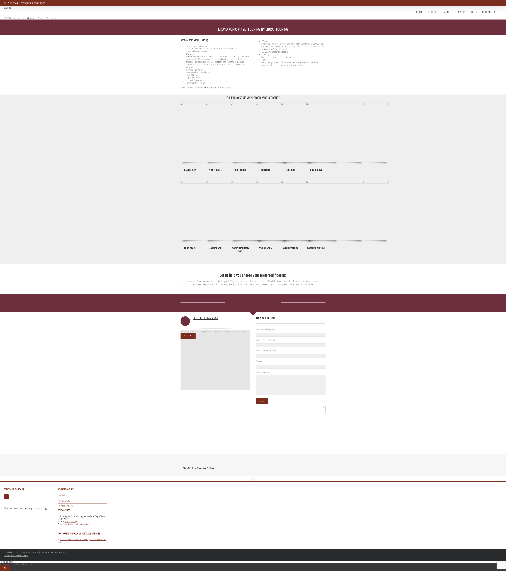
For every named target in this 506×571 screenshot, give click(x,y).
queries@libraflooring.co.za (76, 524)
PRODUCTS (64, 501)
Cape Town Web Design (58, 552)
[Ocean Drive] (347, 103)
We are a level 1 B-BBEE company (16, 556)
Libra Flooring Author (21, 18)
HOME (62, 495)
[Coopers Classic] (347, 182)
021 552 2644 (71, 521)
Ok (5, 568)
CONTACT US (66, 506)
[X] (306, 468)
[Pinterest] (315, 468)
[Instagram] (6, 496)
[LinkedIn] (311, 468)
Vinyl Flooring (209, 87)
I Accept (188, 336)
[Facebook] (301, 468)
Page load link (6, 562)
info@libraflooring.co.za (32, 2)
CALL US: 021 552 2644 (205, 318)
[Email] (320, 468)
